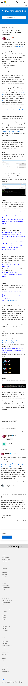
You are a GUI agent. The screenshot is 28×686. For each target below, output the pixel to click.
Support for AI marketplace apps (7, 645)
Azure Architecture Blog (6, 5)
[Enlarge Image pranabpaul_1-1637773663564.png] (14, 189)
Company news (4, 664)
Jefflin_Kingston (8, 485)
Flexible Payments (5, 589)
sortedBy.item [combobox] (22, 449)
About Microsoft (4, 662)
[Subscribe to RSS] (18, 546)
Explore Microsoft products (6, 566)
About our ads (4, 683)
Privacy (15, 681)
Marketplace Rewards (5, 652)
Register (20, 2)
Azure (3, 639)
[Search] (17, 2)
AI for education (4, 611)
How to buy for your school (6, 604)
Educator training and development (7, 606)
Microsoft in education (5, 596)
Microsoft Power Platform (6, 626)
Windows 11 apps (4, 568)
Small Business (4, 632)
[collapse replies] (14, 452)
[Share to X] (12, 546)
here (3, 100)
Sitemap (3, 681)
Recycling (20, 682)
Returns (3, 581)
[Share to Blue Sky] (16, 546)
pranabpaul (9, 38)
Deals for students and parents (7, 609)
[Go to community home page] (5, 2)
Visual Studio (4, 654)
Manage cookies (20, 681)
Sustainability (4, 675)
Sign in (7, 537)
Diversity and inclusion (5, 671)
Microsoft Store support (5, 578)
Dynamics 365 (4, 621)
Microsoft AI (4, 617)
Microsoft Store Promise (6, 587)
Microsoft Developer (5, 641)
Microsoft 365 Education (6, 602)
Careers (3, 660)
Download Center (4, 576)
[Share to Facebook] (9, 546)
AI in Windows (4, 563)
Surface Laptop (4, 555)
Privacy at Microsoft (5, 667)
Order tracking (4, 583)
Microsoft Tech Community (6, 647)
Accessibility (4, 673)
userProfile (9, 439)
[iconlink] (4, 444)
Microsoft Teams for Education (7, 600)
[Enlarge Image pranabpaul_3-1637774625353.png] (14, 386)
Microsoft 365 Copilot (5, 630)
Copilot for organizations (6, 559)
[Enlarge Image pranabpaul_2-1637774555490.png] (11, 366)
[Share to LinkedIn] (7, 546)
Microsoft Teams (4, 628)
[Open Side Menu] (1, 2)
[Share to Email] (20, 546)
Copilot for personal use (6, 561)
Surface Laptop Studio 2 (5, 557)
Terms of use (4, 682)
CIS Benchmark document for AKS (15, 109)
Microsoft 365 (4, 624)
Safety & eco (15, 682)
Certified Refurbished (5, 585)
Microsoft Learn (4, 643)
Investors (3, 669)
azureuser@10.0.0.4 (13, 300)
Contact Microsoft (9, 681)
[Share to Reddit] (14, 546)
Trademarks (9, 682)
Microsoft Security (5, 619)
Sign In (24, 2)
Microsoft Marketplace (5, 649)
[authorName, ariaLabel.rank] (4, 38)
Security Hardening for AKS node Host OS (12, 131)
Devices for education (5, 598)
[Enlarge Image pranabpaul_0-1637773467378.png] (14, 164)
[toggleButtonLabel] (26, 6)
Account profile (4, 574)
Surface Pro (3, 552)
